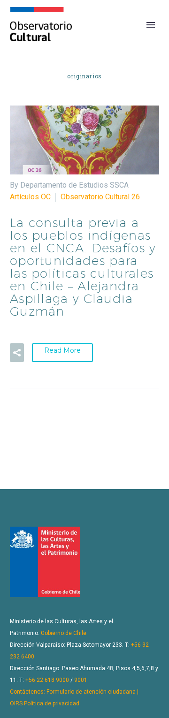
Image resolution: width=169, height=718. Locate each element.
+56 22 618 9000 (47, 680)
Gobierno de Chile (63, 633)
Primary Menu (150, 25)
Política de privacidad (51, 703)
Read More (62, 350)
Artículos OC (30, 196)
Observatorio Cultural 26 (100, 196)
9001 (80, 680)
